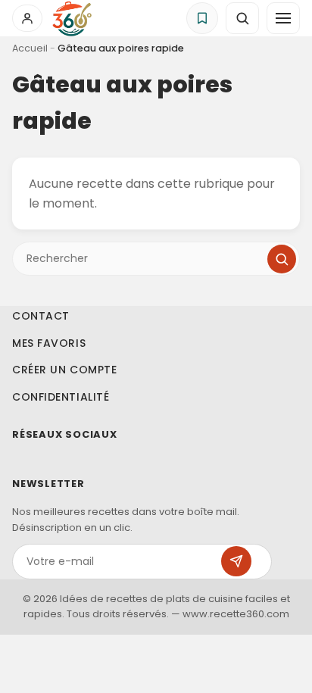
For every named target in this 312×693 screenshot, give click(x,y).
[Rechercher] (281, 259)
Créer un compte (64, 369)
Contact (41, 315)
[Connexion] (27, 18)
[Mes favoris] (202, 18)
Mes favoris (49, 343)
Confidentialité (60, 396)
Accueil (30, 48)
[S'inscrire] (236, 561)
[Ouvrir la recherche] (242, 18)
